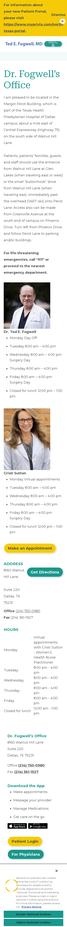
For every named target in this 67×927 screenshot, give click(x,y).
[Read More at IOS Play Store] (17, 826)
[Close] (56, 871)
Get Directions (45, 572)
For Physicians (26, 854)
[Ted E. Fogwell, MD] (24, 44)
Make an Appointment (30, 548)
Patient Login (25, 841)
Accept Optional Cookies (33, 914)
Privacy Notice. (32, 906)
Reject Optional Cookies (34, 922)
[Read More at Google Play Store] (38, 826)
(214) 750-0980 (28, 611)
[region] (33, 895)
